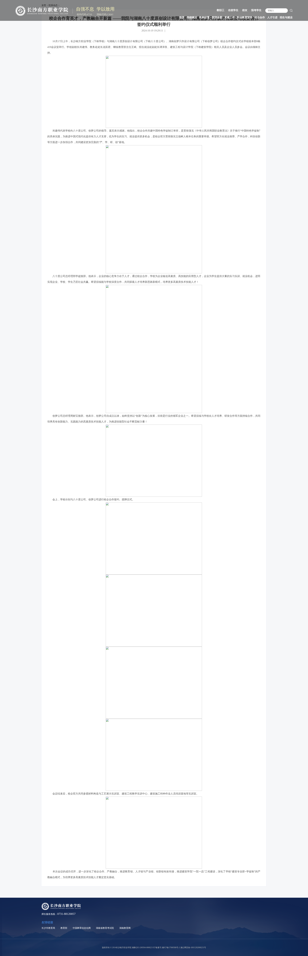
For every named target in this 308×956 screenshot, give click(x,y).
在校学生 (233, 10)
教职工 (220, 10)
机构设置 (204, 17)
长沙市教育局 (48, 928)
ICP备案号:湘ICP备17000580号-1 (166, 947)
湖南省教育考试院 (105, 928)
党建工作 (229, 17)
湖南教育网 (125, 928)
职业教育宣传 (244, 17)
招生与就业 (286, 17)
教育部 (63, 928)
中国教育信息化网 (82, 928)
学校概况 (192, 17)
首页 (181, 17)
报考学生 (256, 10)
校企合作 (260, 17)
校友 (244, 10)
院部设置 (217, 17)
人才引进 (272, 17)
